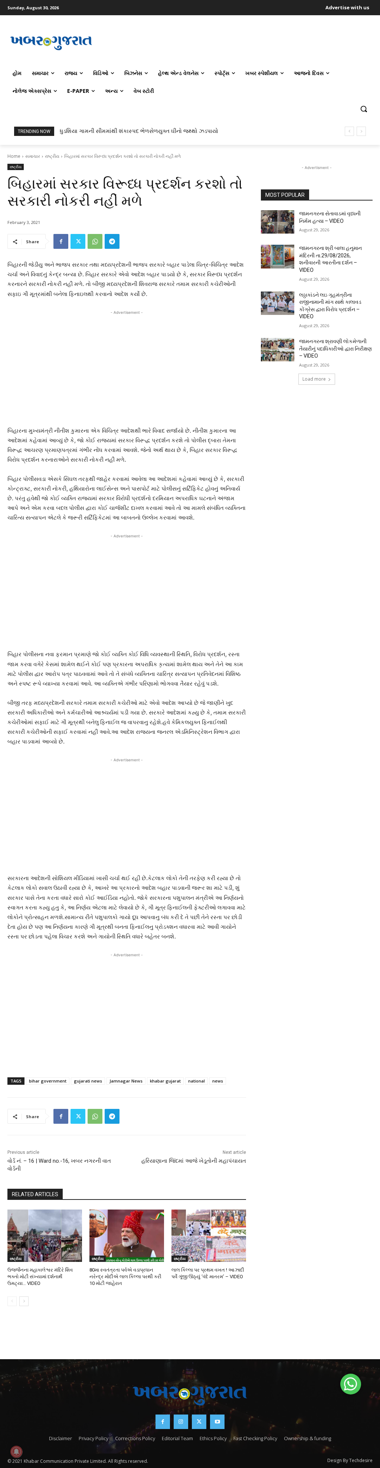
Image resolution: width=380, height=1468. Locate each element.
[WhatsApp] (95, 241)
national (196, 1081)
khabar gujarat (165, 1081)
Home (13, 156)
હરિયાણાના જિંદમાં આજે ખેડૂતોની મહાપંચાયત (193, 1161)
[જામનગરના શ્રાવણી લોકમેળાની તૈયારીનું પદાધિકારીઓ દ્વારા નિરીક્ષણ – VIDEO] (277, 349)
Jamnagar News (125, 1081)
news (217, 1081)
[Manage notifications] (16, 1452)
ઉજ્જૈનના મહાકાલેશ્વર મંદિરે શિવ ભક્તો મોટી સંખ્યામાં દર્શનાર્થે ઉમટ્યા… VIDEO (40, 1276)
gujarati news (88, 1081)
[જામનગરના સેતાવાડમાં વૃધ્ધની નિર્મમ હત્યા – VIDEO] (277, 222)
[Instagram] (181, 1422)
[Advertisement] (234, 42)
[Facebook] (60, 241)
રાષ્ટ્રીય (52, 156)
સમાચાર (32, 156)
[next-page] (24, 1301)
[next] (361, 131)
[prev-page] (12, 1301)
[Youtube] (217, 1422)
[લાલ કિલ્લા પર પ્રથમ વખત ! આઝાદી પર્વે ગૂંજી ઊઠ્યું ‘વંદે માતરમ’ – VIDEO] (208, 1236)
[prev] (349, 131)
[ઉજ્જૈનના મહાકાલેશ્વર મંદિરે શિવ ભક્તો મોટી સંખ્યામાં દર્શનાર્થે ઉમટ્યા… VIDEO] (44, 1236)
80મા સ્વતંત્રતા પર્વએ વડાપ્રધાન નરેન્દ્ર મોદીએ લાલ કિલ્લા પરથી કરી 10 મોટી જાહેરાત (125, 1276)
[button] (364, 109)
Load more (314, 379)
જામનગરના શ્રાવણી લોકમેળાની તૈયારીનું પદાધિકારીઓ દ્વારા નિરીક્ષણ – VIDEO (335, 348)
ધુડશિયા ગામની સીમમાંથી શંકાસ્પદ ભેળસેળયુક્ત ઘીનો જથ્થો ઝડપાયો (139, 131)
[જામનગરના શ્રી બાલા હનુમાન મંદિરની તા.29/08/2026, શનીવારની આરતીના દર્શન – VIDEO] (277, 256)
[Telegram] (112, 241)
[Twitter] (78, 241)
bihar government (47, 1081)
